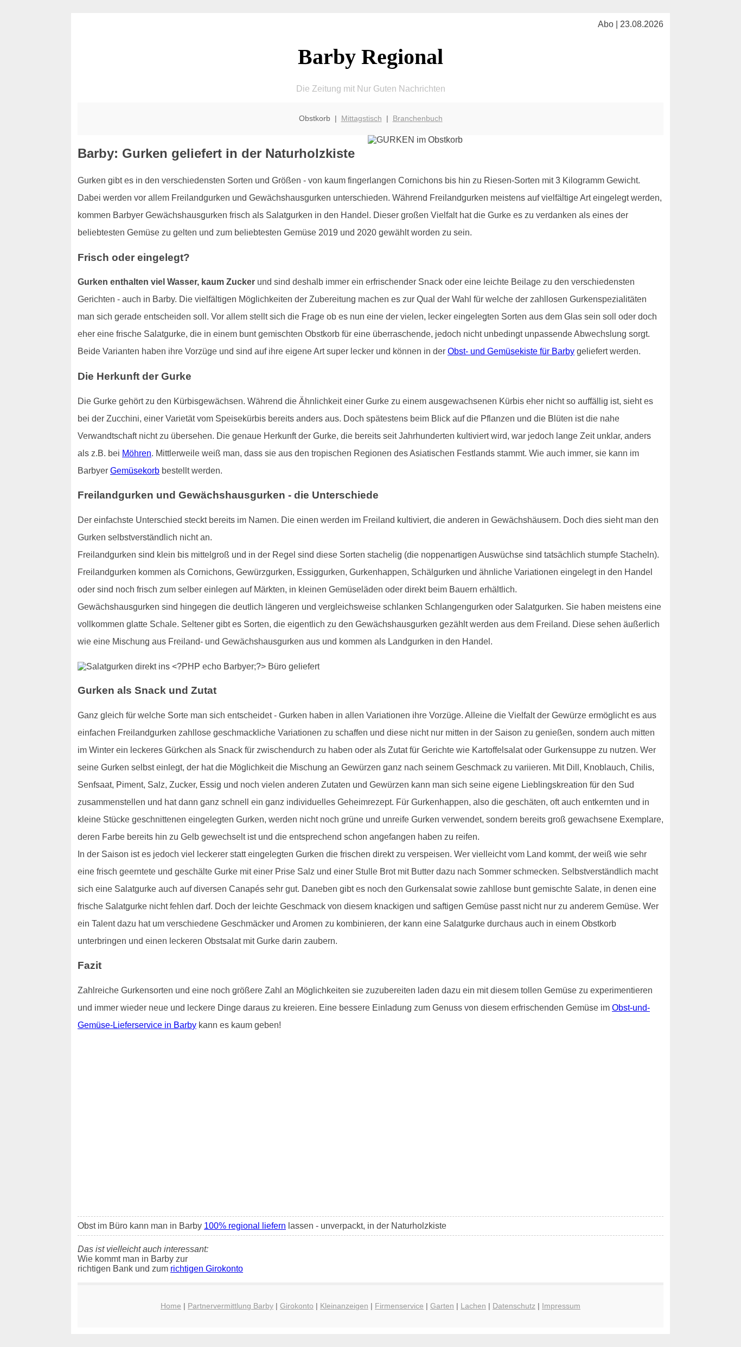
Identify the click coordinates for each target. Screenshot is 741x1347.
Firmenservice (399, 1305)
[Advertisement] (370, 1127)
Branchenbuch (418, 118)
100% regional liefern (245, 1225)
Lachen (473, 1305)
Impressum (561, 1305)
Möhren (136, 453)
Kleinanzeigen (344, 1305)
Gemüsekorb (134, 470)
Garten (442, 1305)
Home (171, 1305)
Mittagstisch (361, 118)
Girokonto (297, 1305)
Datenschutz (514, 1305)
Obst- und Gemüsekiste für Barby (511, 351)
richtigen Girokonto (206, 1268)
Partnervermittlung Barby (230, 1305)
